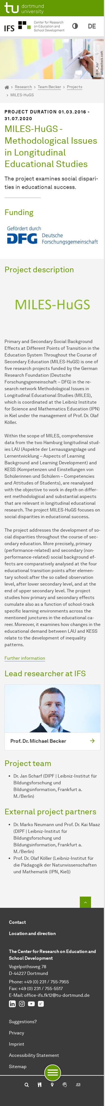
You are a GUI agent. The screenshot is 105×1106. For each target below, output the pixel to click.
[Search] (26, 1085)
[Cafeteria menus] (39, 1085)
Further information (24, 658)
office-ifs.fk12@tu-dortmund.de (57, 995)
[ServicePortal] (64, 1085)
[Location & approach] (52, 1085)
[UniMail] (78, 1085)
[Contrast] (75, 26)
